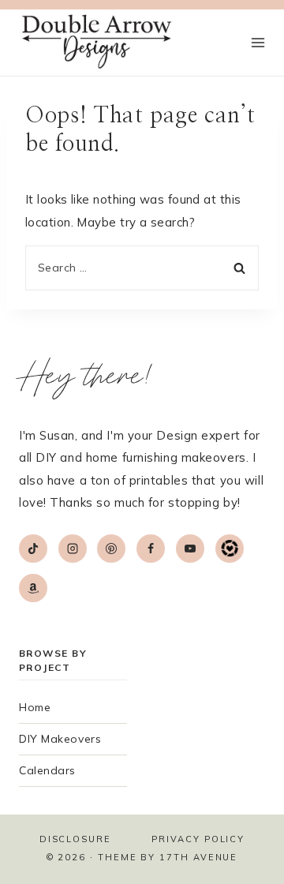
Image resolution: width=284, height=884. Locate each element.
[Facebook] (150, 548)
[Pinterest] (111, 548)
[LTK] (229, 548)
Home (34, 707)
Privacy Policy (198, 839)
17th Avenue (198, 857)
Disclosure (75, 839)
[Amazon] (33, 588)
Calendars (47, 770)
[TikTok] (33, 548)
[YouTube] (190, 548)
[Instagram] (72, 548)
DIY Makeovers (60, 739)
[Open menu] (257, 43)
